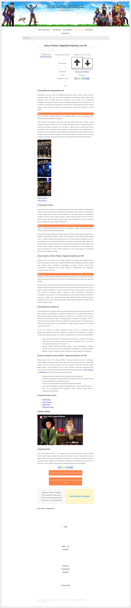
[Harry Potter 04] (44, 176)
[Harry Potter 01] (42, 200)
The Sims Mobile (65, 6)
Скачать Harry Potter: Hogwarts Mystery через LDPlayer (65, 473)
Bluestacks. (43, 372)
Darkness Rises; (46, 404)
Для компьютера (44, 30)
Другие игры (79, 30)
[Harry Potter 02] (42, 198)
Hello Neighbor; (46, 399)
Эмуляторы (65, 33)
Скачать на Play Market (82, 71)
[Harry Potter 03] (44, 195)
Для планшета (68, 30)
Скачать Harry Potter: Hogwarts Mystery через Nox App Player (65, 481)
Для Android (57, 30)
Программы (89, 30)
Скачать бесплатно (46, 56)
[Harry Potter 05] (44, 157)
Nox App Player (89, 369)
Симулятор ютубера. (48, 407)
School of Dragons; (47, 402)
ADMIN (51, 50)
